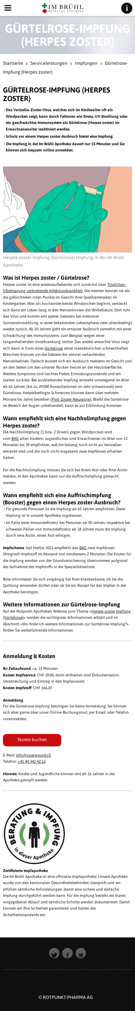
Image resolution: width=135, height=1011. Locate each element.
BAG (15, 438)
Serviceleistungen (49, 63)
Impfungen (86, 63)
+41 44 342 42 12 (32, 761)
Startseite (13, 63)
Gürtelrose (54, 348)
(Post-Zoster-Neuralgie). (71, 399)
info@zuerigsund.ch (33, 755)
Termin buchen (32, 739)
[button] (54, 953)
